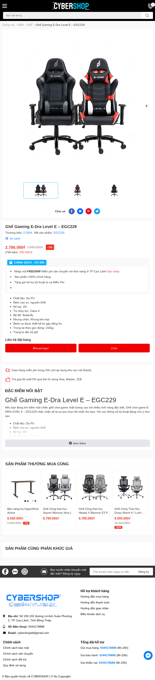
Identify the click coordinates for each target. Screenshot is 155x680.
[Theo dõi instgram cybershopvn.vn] (24, 571)
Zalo (114, 348)
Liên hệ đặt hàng (18, 340)
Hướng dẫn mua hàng (95, 596)
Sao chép (113, 271)
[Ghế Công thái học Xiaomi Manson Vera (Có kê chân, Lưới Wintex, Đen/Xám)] (59, 487)
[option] (77, 105)
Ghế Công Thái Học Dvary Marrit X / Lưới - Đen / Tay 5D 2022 (128, 512)
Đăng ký (143, 571)
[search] (147, 15)
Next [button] (146, 105)
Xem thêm (79, 443)
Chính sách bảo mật (16, 647)
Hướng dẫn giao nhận (95, 608)
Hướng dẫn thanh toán (95, 602)
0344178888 (36, 626)
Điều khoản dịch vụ (93, 614)
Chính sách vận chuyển (18, 653)
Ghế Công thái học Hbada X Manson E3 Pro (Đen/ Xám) (94, 512)
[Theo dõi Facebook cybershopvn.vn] (5, 571)
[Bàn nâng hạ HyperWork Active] (23, 487)
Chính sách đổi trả (14, 659)
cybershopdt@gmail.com (33, 632)
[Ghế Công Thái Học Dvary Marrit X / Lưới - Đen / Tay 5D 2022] (130, 487)
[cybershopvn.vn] (77, 6)
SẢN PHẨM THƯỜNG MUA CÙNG (37, 463)
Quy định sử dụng (14, 665)
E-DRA (28, 232)
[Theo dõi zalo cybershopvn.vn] (15, 571)
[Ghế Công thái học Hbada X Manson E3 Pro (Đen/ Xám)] (95, 487)
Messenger (41, 348)
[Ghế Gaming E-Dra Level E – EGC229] (77, 105)
